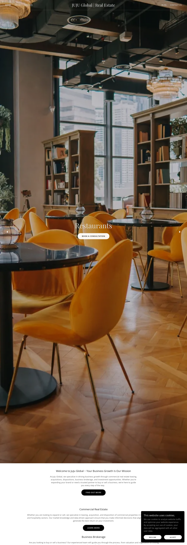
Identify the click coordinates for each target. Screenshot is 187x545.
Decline (152, 537)
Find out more (93, 492)
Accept (173, 537)
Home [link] (8, 5)
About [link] (18, 5)
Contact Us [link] (176, 5)
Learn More (93, 528)
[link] (93, 6)
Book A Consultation (93, 236)
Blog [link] (164, 5)
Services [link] (28, 5)
